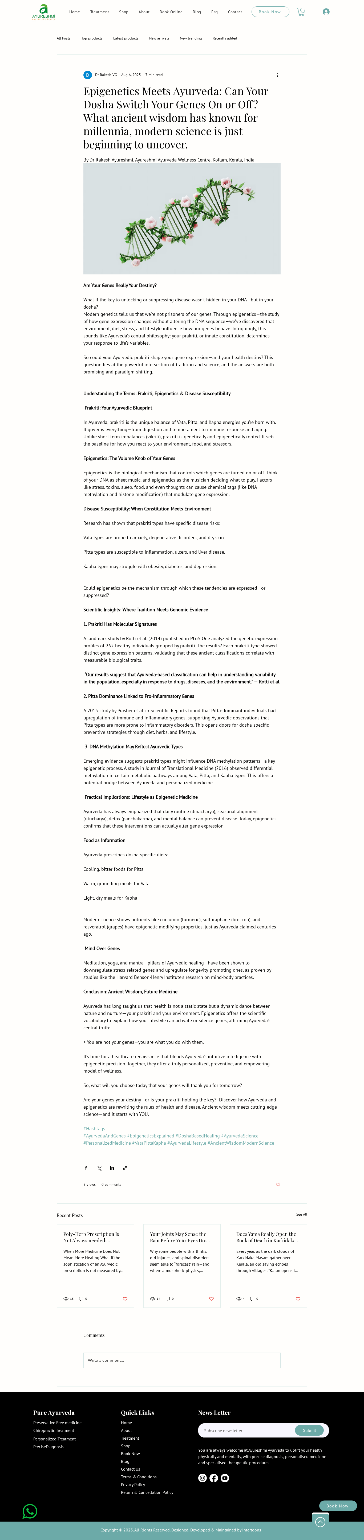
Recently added (225, 38)
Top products (92, 38)
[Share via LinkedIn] (112, 1168)
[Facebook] (213, 1478)
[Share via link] (125, 1168)
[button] (301, 12)
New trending (191, 38)
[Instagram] (202, 1478)
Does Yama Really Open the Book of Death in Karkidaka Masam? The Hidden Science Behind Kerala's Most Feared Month (267, 1237)
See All (301, 1214)
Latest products (126, 38)
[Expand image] (182, 218)
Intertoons (251, 1530)
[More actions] (277, 75)
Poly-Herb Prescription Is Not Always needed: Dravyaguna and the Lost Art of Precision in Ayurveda (94, 1237)
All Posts (64, 38)
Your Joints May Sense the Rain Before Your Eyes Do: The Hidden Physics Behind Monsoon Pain (180, 1237)
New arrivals (159, 38)
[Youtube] (225, 1478)
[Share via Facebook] (85, 1168)
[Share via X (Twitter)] (99, 1168)
